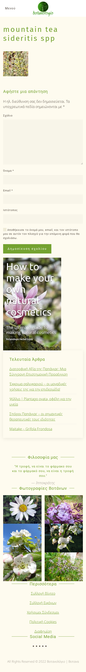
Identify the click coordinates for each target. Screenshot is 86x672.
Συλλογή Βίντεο (43, 593)
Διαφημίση (43, 631)
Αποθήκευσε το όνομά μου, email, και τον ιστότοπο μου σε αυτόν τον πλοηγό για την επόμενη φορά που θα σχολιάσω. (41, 234)
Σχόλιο (8, 115)
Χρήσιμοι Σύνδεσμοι (43, 612)
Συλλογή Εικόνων (43, 602)
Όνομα (8, 170)
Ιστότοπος (10, 210)
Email (8, 190)
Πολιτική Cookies (43, 621)
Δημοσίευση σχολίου (27, 248)
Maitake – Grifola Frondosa (30, 428)
